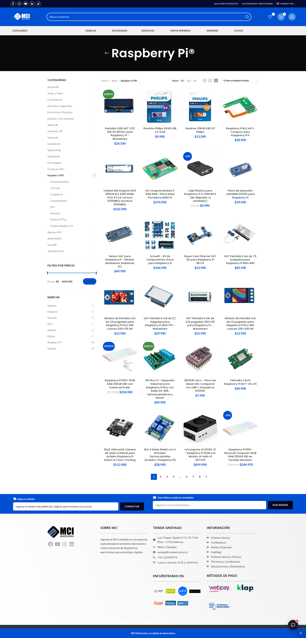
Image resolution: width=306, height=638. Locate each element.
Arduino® (53, 86)
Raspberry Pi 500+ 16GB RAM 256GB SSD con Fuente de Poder (120, 384)
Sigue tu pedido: (26, 498)
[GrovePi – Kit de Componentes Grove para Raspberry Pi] (160, 234)
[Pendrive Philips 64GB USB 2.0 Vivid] (160, 106)
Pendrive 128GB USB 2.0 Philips (200, 130)
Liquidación (53, 143)
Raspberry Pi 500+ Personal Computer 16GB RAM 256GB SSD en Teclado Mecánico (240, 455)
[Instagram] (65, 544)
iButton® (52, 124)
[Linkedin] (72, 544)
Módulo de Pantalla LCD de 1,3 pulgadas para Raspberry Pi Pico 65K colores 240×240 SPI (240, 324)
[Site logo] (22, 16)
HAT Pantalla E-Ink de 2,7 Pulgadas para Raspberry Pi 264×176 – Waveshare (160, 324)
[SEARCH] (247, 17)
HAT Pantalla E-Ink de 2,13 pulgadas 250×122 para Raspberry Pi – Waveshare (200, 324)
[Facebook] (51, 544)
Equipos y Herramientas (60, 118)
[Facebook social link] (13, 3)
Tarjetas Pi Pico (58, 219)
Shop (114, 80)
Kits (52, 206)
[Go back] (107, 53)
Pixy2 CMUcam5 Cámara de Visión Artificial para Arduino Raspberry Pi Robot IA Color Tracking (120, 455)
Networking (54, 150)
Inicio (105, 80)
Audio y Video (55, 93)
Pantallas (55, 213)
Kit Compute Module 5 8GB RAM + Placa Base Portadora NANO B (160, 194)
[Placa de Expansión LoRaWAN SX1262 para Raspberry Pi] (240, 169)
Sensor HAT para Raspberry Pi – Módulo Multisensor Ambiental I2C (119, 261)
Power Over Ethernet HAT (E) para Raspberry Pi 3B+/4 (200, 259)
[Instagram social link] (19, 3)
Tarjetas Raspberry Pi (61, 225)
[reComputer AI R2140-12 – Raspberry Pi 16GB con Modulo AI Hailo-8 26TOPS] (200, 428)
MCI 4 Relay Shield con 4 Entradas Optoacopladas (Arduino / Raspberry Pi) (160, 455)
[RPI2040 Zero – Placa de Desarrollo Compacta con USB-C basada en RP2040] (200, 359)
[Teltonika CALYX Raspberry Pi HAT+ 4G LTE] (240, 359)
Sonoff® (52, 244)
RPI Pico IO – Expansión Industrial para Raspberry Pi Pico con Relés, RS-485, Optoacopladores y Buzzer (160, 389)
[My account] (292, 16)
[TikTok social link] (38, 3)
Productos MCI (55, 169)
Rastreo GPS (54, 232)
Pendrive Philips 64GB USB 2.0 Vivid (159, 130)
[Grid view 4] (216, 80)
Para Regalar (54, 162)
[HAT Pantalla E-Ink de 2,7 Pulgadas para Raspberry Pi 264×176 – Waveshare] (160, 296)
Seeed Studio (54, 238)
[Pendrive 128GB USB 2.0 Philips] (200, 106)
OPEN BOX (53, 156)
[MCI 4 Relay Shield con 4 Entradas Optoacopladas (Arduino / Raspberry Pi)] (160, 428)
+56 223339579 (167, 557)
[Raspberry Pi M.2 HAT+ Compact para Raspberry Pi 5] (240, 106)
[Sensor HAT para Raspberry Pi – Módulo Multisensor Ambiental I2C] (120, 234)
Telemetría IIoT (55, 251)
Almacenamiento (59, 181)
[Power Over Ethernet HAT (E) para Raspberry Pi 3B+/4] (200, 234)
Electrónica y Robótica (59, 112)
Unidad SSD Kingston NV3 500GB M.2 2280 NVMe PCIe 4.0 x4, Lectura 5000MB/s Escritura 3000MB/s (120, 197)
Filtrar (89, 281)
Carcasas (55, 187)
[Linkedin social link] (32, 3)
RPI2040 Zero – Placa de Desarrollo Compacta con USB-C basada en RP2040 (200, 386)
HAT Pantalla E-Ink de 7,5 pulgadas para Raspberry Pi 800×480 (240, 259)
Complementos (58, 200)
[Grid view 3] (210, 80)
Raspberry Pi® (55, 175)
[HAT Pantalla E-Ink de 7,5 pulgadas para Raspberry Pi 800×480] (240, 234)
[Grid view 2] (204, 80)
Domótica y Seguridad (59, 105)
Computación (55, 99)
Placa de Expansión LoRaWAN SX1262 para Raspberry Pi (240, 194)
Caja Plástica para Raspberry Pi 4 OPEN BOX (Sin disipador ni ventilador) (200, 196)
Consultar (132, 506)
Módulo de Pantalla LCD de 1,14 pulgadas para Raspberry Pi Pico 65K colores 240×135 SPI (119, 324)
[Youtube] (58, 544)
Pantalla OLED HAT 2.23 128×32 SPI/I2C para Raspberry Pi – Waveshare (120, 134)
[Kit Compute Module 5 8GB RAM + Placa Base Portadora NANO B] (160, 169)
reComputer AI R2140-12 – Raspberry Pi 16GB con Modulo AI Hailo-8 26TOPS (200, 455)
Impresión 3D (55, 131)
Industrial (52, 137)
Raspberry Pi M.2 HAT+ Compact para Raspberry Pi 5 (240, 132)
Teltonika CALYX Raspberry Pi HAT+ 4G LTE (240, 382)
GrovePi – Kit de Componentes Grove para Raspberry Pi (160, 259)
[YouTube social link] (25, 3)
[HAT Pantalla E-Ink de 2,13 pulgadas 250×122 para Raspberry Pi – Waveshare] (200, 296)
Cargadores (56, 194)
